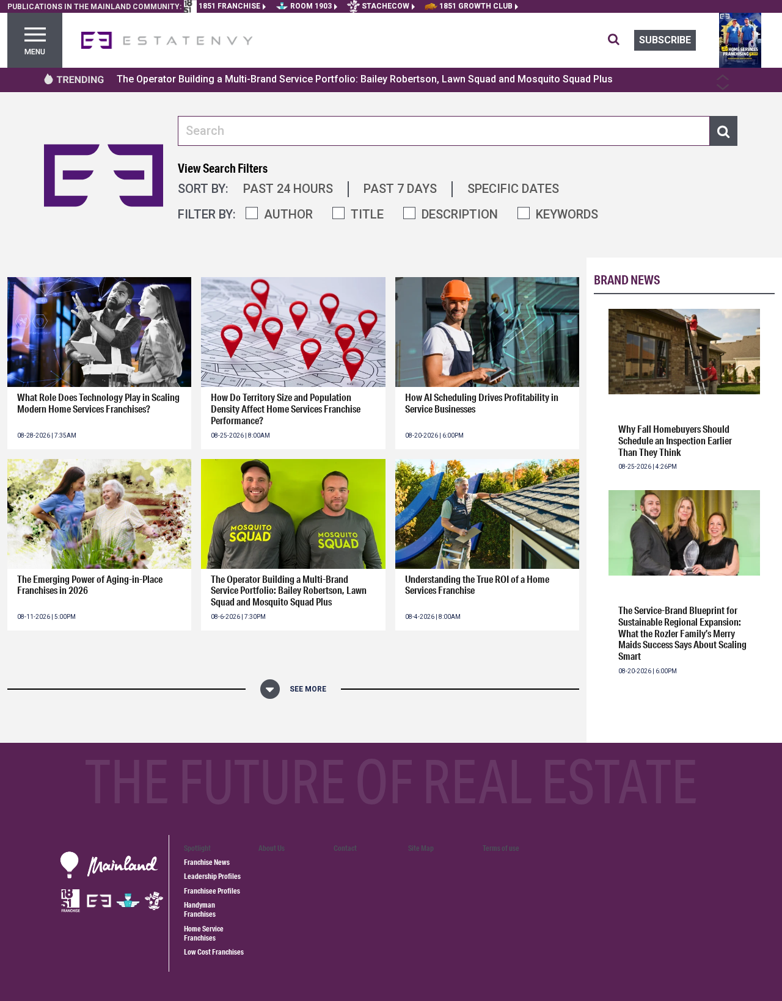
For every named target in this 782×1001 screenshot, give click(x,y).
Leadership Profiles (212, 876)
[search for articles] (621, 40)
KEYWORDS (567, 214)
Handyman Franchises (200, 909)
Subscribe (665, 40)
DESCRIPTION (460, 214)
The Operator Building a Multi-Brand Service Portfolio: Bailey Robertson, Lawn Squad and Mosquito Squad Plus (365, 79)
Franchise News (207, 862)
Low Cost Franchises (214, 952)
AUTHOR (288, 214)
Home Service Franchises (204, 933)
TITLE (367, 214)
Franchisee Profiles (212, 891)
